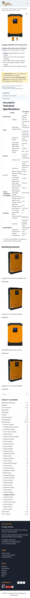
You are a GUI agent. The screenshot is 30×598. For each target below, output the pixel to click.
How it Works (5, 568)
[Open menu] (27, 3)
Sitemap (4, 574)
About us (4, 566)
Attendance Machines (8, 403)
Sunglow (12, 88)
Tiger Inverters (7, 507)
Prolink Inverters (8, 482)
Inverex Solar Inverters (10, 463)
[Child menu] (25, 407)
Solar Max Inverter (8, 487)
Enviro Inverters (8, 446)
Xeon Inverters (7, 509)
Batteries (4, 405)
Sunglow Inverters (11, 87)
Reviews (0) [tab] (6, 98)
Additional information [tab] (9, 96)
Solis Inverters (7, 490)
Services (4, 415)
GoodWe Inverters (8, 453)
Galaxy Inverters (8, 451)
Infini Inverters (7, 461)
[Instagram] (24, 582)
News (3, 576)
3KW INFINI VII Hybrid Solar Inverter (12, 350)
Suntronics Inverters (9, 502)
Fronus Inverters (8, 449)
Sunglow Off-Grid (18, 88)
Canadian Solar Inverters (10, 427)
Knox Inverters (7, 466)
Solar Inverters (6, 422)
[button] (26, 14)
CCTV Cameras (6, 407)
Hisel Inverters (7, 456)
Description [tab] (6, 93)
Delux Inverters (7, 434)
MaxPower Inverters (9, 470)
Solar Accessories (7, 417)
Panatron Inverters (9, 478)
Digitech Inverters (8, 439)
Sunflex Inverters (8, 492)
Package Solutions (9, 475)
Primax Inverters (8, 480)
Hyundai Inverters (8, 458)
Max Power (6, 88)
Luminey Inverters (8, 468)
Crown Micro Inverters (9, 432)
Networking (5, 412)
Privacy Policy (6, 553)
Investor (4, 572)
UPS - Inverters (6, 514)
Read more (5, 281)
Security (4, 570)
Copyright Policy (6, 557)
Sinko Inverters (7, 485)
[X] (21, 582)
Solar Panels (5, 511)
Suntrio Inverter (8, 499)
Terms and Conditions (8, 555)
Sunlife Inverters (8, 497)
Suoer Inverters (7, 504)
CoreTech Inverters (9, 429)
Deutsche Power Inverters (11, 436)
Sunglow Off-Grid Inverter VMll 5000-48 (14, 278)
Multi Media (5, 410)
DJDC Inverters (7, 441)
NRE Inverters (7, 473)
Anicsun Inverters (8, 424)
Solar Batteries (6, 420)
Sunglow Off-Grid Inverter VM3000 (12, 314)
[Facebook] (18, 582)
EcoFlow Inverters (8, 444)
